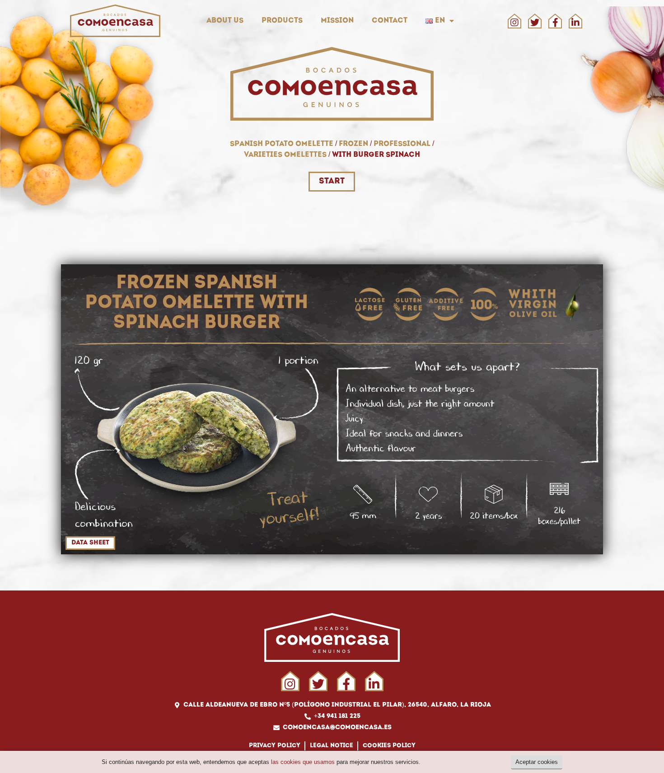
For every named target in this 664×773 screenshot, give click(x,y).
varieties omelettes (285, 155)
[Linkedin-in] (575, 22)
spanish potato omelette (281, 144)
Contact (389, 20)
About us (224, 20)
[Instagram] (514, 22)
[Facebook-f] (555, 22)
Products (282, 20)
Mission (337, 20)
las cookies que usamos (303, 762)
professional (402, 144)
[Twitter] (534, 22)
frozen (353, 144)
